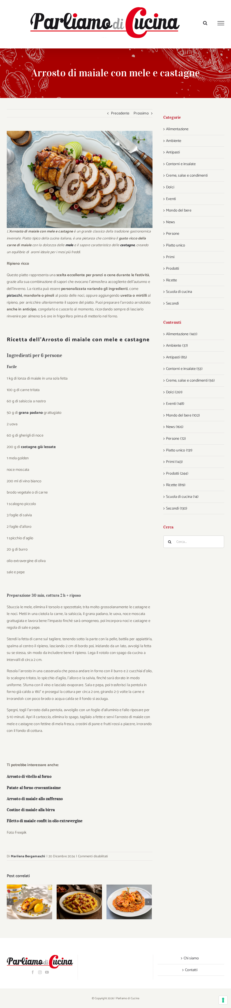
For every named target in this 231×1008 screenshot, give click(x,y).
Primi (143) (174, 462)
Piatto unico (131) (179, 450)
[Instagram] (40, 972)
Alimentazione (177, 129)
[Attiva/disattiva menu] (221, 23)
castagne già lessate (38, 447)
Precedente (120, 113)
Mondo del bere (178, 210)
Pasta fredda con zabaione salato (73, 902)
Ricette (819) (176, 485)
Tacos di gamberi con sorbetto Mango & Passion (23, 902)
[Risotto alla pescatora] (129, 902)
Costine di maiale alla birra (31, 809)
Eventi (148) (175, 403)
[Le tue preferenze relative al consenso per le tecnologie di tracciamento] (223, 1000)
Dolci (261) (174, 392)
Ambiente (173, 141)
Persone (172, 233)
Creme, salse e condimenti (187, 175)
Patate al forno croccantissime (34, 787)
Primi (170, 257)
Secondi (172, 303)
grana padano (31, 413)
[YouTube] (47, 972)
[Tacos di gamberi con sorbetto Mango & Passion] (29, 902)
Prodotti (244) (177, 473)
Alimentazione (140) (181, 334)
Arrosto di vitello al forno (29, 776)
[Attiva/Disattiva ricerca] (205, 23)
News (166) (174, 427)
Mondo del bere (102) (183, 415)
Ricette (171, 280)
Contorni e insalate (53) (184, 369)
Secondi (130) (176, 508)
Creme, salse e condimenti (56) (190, 380)
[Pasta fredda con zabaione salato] (79, 902)
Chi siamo (191, 958)
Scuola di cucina (179, 292)
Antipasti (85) (176, 357)
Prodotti (172, 268)
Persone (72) (176, 438)
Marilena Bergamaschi (28, 856)
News (170, 222)
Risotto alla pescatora (123, 902)
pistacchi (14, 295)
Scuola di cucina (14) (182, 497)
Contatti (191, 970)
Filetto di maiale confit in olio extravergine (45, 820)
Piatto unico (175, 245)
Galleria (35, 902)
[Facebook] (33, 972)
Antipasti (173, 152)
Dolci (170, 187)
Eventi (171, 199)
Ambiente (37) (177, 345)
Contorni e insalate (181, 164)
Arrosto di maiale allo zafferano (35, 798)
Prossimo (141, 113)
